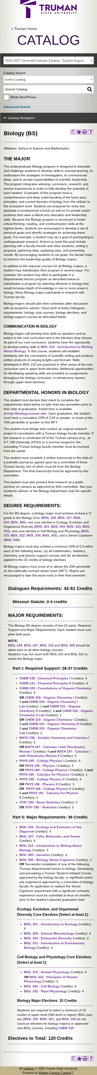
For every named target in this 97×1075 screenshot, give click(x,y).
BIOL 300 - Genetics (34, 855)
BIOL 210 (47, 645)
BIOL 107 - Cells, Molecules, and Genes (49, 836)
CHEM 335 (66, 1028)
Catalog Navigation (21, 118)
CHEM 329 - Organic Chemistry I (49, 697)
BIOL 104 (49, 518)
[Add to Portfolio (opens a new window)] (78, 131)
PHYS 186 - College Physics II (42, 779)
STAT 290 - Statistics (41, 807)
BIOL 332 (49, 535)
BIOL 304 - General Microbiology (49, 933)
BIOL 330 (34, 535)
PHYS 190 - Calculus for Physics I (45, 774)
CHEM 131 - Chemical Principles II (45, 683)
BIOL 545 (12, 540)
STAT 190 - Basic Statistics (39, 802)
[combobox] (48, 60)
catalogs (28, 1068)
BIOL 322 (18, 535)
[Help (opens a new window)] (90, 131)
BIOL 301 (42, 526)
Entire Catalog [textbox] (15, 79)
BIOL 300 (18, 522)
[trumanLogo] (48, 17)
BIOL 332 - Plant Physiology (45, 991)
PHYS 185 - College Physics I (41, 761)
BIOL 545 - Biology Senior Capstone (47, 860)
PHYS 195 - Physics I (41, 765)
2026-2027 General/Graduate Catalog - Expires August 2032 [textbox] (48, 60)
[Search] (89, 89)
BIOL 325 (69, 1019)
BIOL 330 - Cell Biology (42, 986)
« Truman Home (24, 29)
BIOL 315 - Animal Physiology (47, 972)
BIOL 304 (58, 526)
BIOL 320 (31, 1019)
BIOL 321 (47, 1019)
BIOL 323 (74, 526)
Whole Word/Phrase (23, 97)
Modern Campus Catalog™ (56, 1073)
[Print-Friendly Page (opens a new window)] (84, 131)
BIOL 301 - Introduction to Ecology (51, 924)
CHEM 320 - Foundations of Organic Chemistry (55, 688)
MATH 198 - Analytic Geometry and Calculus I (54, 737)
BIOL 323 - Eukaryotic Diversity (48, 938)
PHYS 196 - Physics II (41, 784)
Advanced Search (16, 107)
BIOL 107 (65, 518)
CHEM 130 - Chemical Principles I (44, 678)
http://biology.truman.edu (26, 413)
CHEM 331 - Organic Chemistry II (54, 724)
